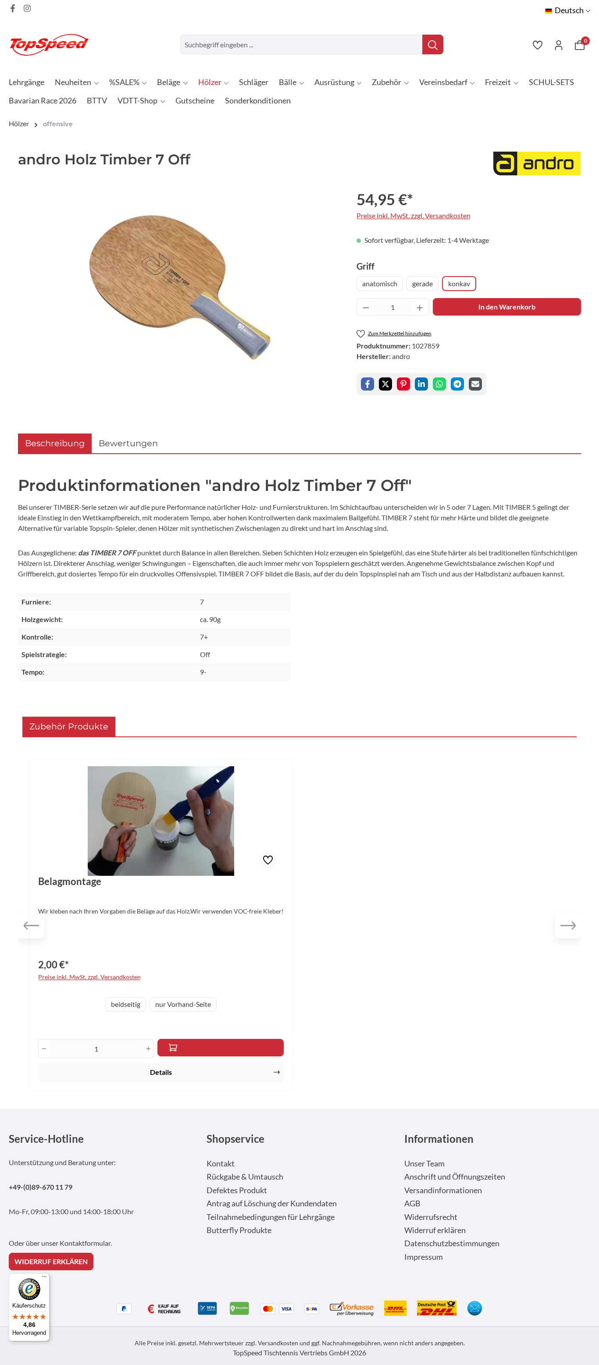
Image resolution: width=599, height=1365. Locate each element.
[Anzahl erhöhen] (420, 307)
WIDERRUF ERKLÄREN (51, 1261)
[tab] (55, 443)
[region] (178, 282)
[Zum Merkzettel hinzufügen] (268, 860)
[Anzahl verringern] (366, 307)
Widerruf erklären (435, 1230)
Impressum (423, 1257)
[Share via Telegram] (457, 384)
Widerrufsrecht (430, 1217)
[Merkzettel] (537, 44)
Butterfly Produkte (239, 1230)
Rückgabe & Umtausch (245, 1176)
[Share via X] (385, 384)
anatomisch (379, 283)
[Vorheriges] (31, 925)
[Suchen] (432, 44)
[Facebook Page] (13, 8)
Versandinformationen (443, 1190)
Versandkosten (278, 1343)
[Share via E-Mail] (475, 384)
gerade (422, 283)
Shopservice (235, 1138)
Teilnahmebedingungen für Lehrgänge (271, 1217)
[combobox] (301, 44)
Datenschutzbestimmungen (451, 1243)
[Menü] (44, 1278)
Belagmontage (69, 881)
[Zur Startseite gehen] (52, 44)
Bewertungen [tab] (128, 443)
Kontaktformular (85, 1243)
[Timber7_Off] (178, 281)
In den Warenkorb (506, 306)
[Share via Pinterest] (403, 384)
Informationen (439, 1138)
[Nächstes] (568, 925)
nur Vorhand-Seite (183, 1004)
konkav (459, 283)
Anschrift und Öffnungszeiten (454, 1176)
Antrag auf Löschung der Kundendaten (272, 1203)
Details (161, 1072)
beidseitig (125, 1004)
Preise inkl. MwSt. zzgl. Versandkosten (414, 215)
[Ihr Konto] (558, 44)
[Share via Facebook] (367, 384)
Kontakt (221, 1163)
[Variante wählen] (220, 1047)
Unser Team (424, 1163)
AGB (412, 1203)
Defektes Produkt (237, 1190)
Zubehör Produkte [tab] (68, 726)
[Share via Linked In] (421, 384)
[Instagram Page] (27, 8)
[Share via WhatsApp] (439, 384)
